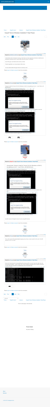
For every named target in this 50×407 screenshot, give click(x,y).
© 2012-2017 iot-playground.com (8, 400)
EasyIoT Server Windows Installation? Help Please (31, 54)
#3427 (45, 258)
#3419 (45, 81)
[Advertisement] (25, 19)
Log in (8, 70)
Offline (25, 48)
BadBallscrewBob (25, 40)
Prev (8, 36)
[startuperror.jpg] (25, 274)
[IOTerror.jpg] (20, 98)
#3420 (45, 160)
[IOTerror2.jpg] (20, 121)
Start (5, 36)
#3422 (45, 234)
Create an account (14, 70)
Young (25, 73)
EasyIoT (25, 144)
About (4, 391)
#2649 (45, 53)
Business (5, 393)
